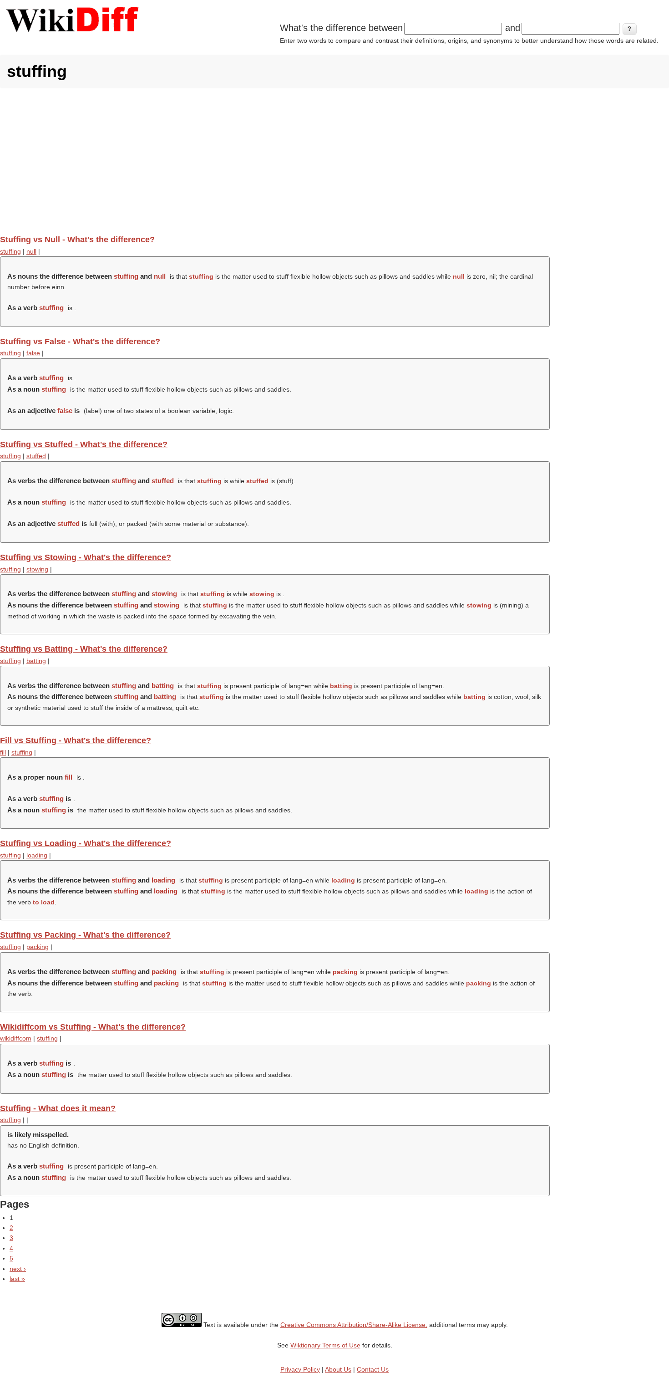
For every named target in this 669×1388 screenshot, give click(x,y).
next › (18, 1268)
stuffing (10, 251)
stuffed (36, 455)
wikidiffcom (15, 1038)
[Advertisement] (334, 161)
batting (36, 660)
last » (17, 1278)
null (31, 251)
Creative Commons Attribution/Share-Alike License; (353, 1324)
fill (3, 752)
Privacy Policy (300, 1369)
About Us (338, 1369)
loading (36, 855)
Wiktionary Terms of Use (325, 1345)
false (33, 353)
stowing (37, 569)
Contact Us (373, 1369)
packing (37, 946)
